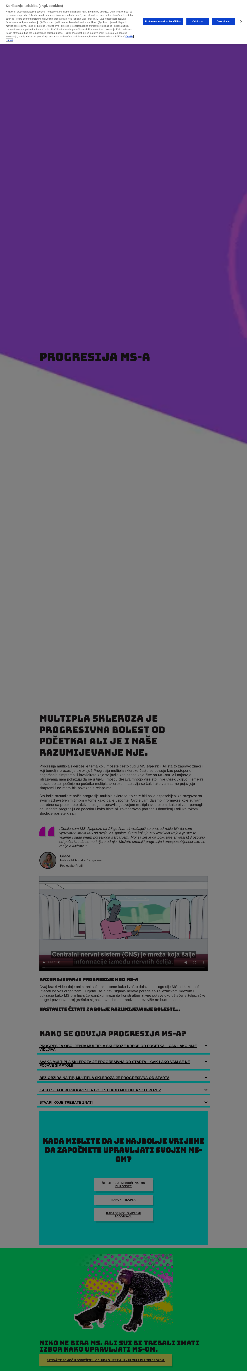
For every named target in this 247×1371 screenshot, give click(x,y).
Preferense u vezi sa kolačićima (163, 21)
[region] (123, 22)
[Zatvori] (241, 21)
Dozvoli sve (223, 21)
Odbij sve (197, 21)
